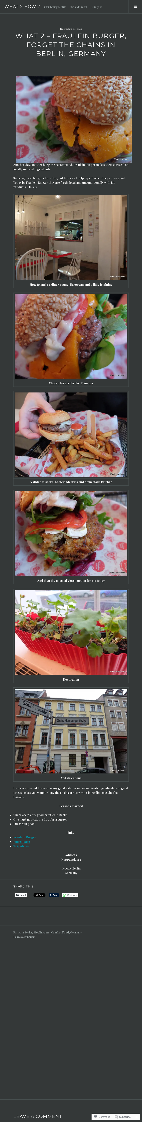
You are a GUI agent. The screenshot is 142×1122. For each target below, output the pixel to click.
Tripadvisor (21, 846)
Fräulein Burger (24, 837)
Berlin (28, 932)
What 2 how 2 (22, 6)
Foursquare (21, 842)
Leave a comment (24, 937)
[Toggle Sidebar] (135, 6)
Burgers (44, 932)
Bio (35, 932)
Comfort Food (60, 932)
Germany (76, 932)
